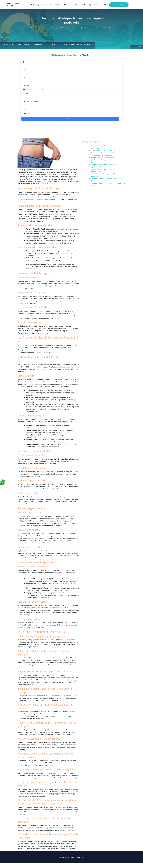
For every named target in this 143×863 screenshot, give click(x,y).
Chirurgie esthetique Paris (61, 28)
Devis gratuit (119, 4)
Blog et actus (44, 28)
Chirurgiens (37, 4)
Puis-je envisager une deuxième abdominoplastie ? (102, 170)
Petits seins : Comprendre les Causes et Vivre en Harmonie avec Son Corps (108, 154)
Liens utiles (98, 4)
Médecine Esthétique (72, 4)
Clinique (89, 4)
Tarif (83, 4)
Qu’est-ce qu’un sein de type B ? (103, 150)
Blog (106, 4)
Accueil (29, 4)
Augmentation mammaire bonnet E (104, 157)
